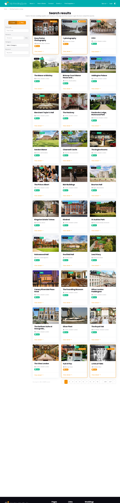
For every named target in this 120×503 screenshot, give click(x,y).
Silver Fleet (67, 326)
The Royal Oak (97, 326)
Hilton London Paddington (97, 290)
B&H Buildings (69, 184)
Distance (8, 34)
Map (22, 23)
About (32, 3)
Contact (51, 3)
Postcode (8, 27)
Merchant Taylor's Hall (44, 112)
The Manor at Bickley (43, 75)
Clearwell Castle (70, 149)
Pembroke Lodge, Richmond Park (99, 113)
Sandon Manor (40, 149)
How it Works (42, 3)
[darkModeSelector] (115, 3)
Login (110, 3)
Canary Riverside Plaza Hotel (44, 290)
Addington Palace (99, 75)
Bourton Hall (96, 184)
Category (8, 42)
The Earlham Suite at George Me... (43, 327)
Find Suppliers (68, 3)
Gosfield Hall (68, 254)
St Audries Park (98, 219)
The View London (41, 363)
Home (5, 9)
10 (97, 382)
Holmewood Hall (41, 254)
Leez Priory (96, 254)
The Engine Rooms (99, 149)
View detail (38, 51)
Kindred (66, 219)
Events (58, 3)
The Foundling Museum (73, 289)
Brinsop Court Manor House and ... (72, 76)
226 (105, 382)
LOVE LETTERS (97, 364)
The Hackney (68, 112)
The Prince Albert (41, 184)
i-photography (69, 38)
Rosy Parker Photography (40, 39)
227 (110, 382)
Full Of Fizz (67, 364)
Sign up (104, 3)
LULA (93, 38)
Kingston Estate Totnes (44, 219)
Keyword (8, 49)
